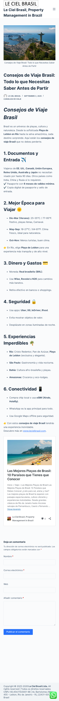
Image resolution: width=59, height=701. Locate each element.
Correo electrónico (14, 570)
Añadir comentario (14, 598)
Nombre (8, 556)
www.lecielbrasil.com (34, 430)
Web (6, 584)
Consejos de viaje (12, 99)
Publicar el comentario (18, 631)
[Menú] (54, 9)
